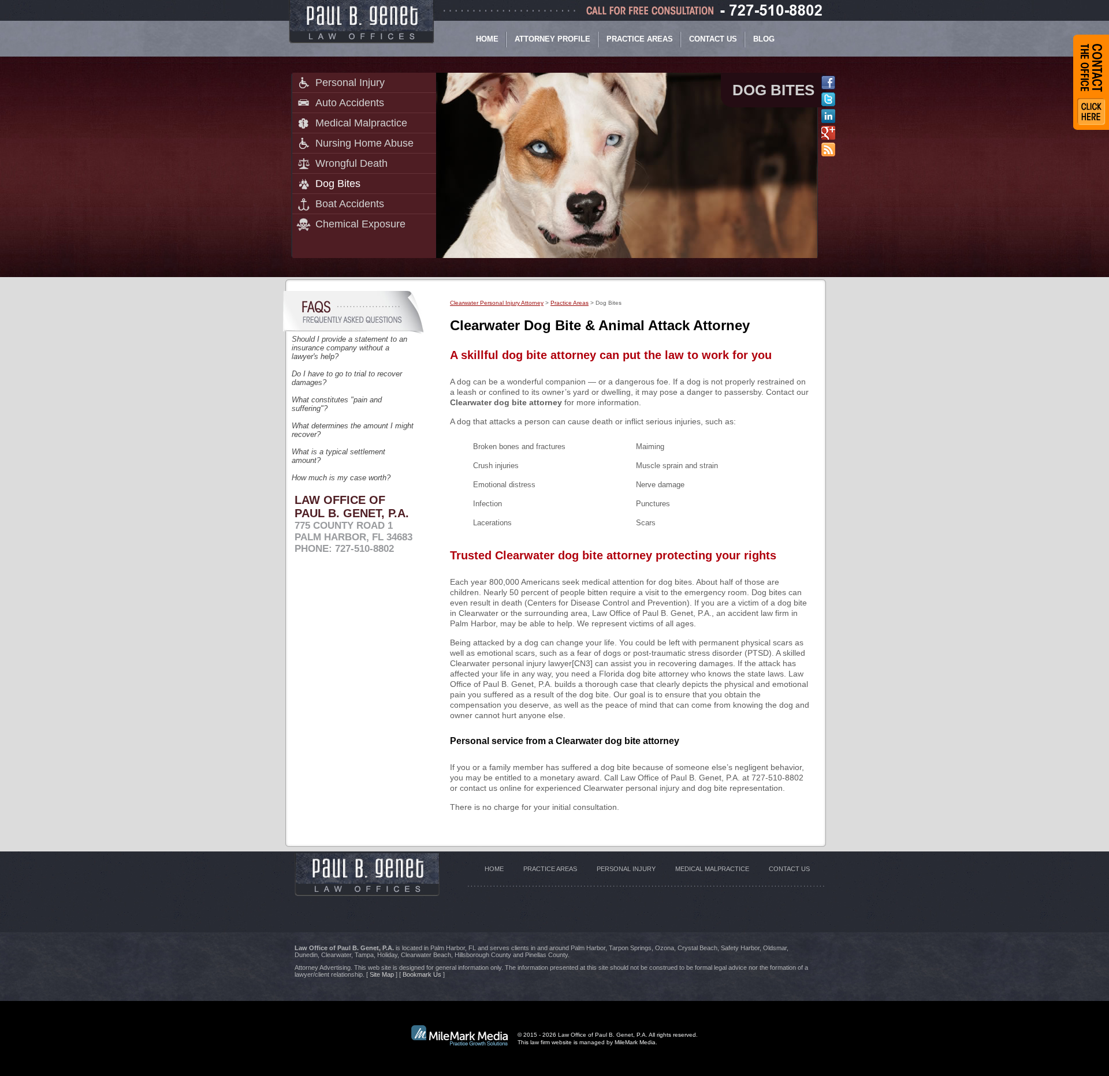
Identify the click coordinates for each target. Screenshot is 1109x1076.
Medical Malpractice (361, 123)
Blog (764, 39)
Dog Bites (337, 183)
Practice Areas (639, 39)
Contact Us (713, 39)
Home (487, 39)
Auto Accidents (349, 103)
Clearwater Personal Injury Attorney (497, 303)
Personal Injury (350, 82)
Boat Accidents (349, 204)
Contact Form (1091, 82)
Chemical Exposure (360, 224)
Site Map (382, 974)
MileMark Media (635, 1042)
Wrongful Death (351, 163)
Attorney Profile (552, 39)
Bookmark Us (422, 974)
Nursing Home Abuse (364, 143)
